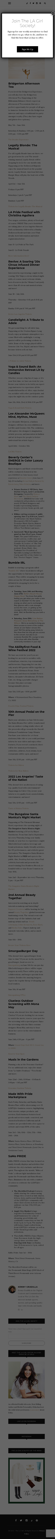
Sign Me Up (27, 49)
